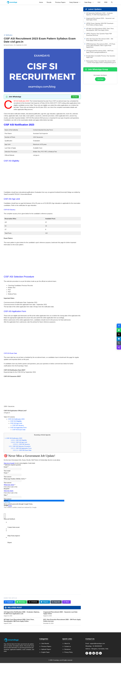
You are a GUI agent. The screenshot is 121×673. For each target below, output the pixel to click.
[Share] (119, 347)
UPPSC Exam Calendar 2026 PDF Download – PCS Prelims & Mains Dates (100, 24)
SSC (99, 2)
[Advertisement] (42, 20)
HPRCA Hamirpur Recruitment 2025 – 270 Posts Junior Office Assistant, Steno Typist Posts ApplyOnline (100, 45)
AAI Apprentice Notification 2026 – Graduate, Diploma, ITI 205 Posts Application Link (22, 612)
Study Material (73, 2)
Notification (9, 35)
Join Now (74, 96)
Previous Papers (60, 2)
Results (49, 2)
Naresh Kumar (9, 45)
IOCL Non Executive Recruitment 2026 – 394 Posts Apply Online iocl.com (99, 39)
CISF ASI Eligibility (16, 421)
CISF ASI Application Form (18, 427)
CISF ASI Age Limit (16, 423)
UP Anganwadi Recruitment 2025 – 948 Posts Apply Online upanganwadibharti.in (99, 51)
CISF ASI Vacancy (18, 425)
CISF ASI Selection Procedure (20, 446)
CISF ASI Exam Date (18, 429)
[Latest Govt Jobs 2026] (12, 2)
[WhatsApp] (119, 330)
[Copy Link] (119, 343)
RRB (105, 2)
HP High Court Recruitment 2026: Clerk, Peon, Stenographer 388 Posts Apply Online (19, 620)
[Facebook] (119, 326)
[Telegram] (119, 339)
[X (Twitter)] (119, 334)
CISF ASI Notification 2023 (16, 419)
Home (41, 2)
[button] (111, 2)
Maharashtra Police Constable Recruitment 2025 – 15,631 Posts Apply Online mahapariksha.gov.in (101, 61)
